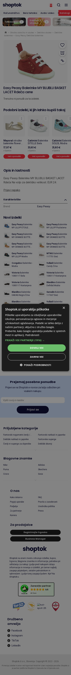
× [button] (63, 308)
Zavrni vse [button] (36, 356)
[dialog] (35, 337)
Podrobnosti (32, 335)
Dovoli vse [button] (36, 347)
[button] (35, 340)
